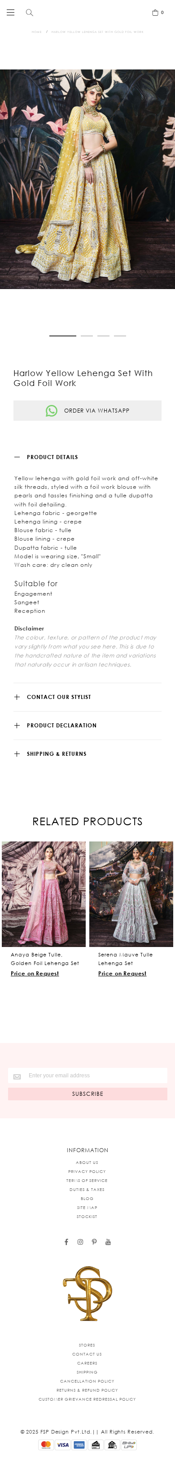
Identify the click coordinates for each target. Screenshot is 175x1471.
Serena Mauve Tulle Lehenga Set (125, 959)
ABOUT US (87, 1162)
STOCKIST (87, 1216)
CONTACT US (87, 1354)
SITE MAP (87, 1207)
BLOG (87, 1198)
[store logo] (85, 12)
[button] (63, 336)
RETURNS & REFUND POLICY (87, 1390)
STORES (87, 1345)
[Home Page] (87, 1294)
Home (37, 31)
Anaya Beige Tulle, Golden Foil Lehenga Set (45, 959)
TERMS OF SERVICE (87, 1180)
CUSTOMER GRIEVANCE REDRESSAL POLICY (87, 1399)
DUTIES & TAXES (87, 1189)
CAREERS (87, 1363)
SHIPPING (87, 1372)
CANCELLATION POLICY (87, 1381)
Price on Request (35, 973)
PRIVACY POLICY (87, 1171)
